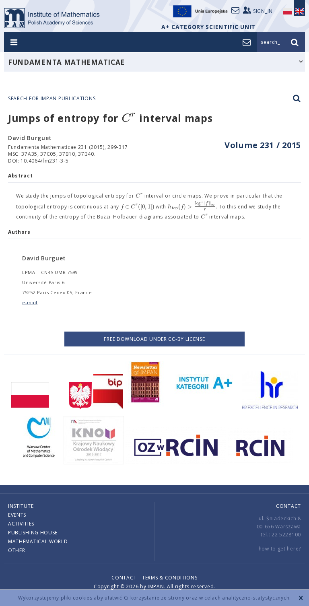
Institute (20, 506)
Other (16, 550)
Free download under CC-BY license (154, 339)
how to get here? (280, 548)
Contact (288, 506)
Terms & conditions (170, 577)
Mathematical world (38, 541)
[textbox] (129, 118)
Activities (21, 523)
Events (17, 514)
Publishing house (33, 532)
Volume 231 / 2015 (263, 145)
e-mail (29, 302)
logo (52, 18)
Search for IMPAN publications (51, 98)
